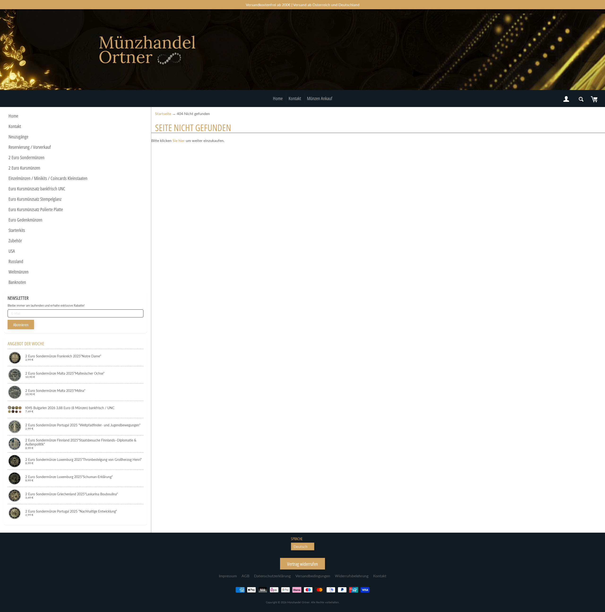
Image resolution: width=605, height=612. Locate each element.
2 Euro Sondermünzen (26, 157)
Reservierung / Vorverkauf (30, 147)
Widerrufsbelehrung (351, 575)
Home (278, 98)
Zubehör (15, 240)
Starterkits (17, 230)
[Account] (566, 99)
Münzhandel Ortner (298, 602)
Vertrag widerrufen (302, 564)
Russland (16, 261)
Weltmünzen (19, 272)
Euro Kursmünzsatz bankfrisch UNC (37, 188)
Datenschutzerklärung (272, 575)
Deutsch (300, 546)
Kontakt (295, 98)
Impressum (228, 575)
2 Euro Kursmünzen (24, 168)
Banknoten (17, 282)
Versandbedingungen (312, 575)
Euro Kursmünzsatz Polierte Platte (36, 209)
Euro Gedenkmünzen (25, 220)
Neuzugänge (18, 136)
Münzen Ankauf (319, 98)
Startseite (163, 113)
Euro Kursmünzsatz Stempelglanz (35, 199)
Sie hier (179, 140)
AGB (245, 575)
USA (12, 251)
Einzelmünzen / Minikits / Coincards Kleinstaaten (48, 178)
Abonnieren (20, 324)
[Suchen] (581, 99)
